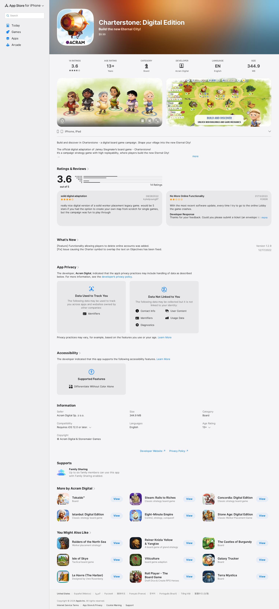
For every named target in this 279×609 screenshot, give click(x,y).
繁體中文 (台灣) (202, 594)
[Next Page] (275, 102)
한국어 (152, 594)
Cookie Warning (114, 605)
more (195, 156)
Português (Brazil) (168, 594)
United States (63, 594)
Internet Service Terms (68, 605)
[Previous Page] (53, 102)
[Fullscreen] (157, 121)
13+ (205, 427)
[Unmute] (150, 121)
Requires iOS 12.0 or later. (72, 427)
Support (130, 605)
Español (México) (82, 594)
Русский (108, 594)
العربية (97, 594)
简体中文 (121, 594)
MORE (265, 217)
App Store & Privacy (92, 605)
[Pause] (143, 121)
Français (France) (137, 594)
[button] (24, 25)
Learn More (165, 337)
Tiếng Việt (186, 594)
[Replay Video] (62, 121)
